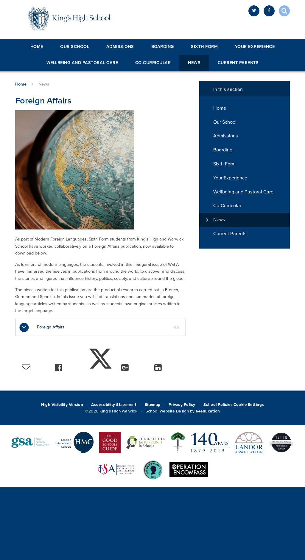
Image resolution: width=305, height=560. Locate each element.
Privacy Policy (182, 404)
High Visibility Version (62, 404)
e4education (208, 411)
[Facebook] (269, 10)
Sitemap (153, 404)
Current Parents (238, 62)
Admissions (120, 46)
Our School (74, 46)
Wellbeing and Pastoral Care (82, 62)
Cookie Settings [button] (249, 404)
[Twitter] (253, 10)
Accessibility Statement (113, 404)
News (194, 62)
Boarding (162, 46)
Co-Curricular (153, 62)
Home (36, 46)
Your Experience (255, 46)
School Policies (217, 404)
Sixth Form (204, 46)
